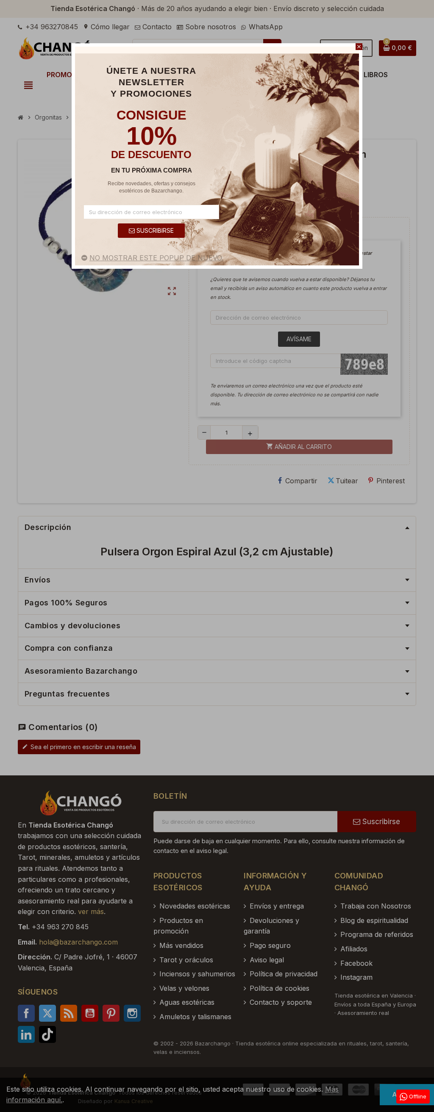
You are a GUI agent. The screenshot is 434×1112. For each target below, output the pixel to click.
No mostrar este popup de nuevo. (156, 258)
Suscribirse (154, 230)
